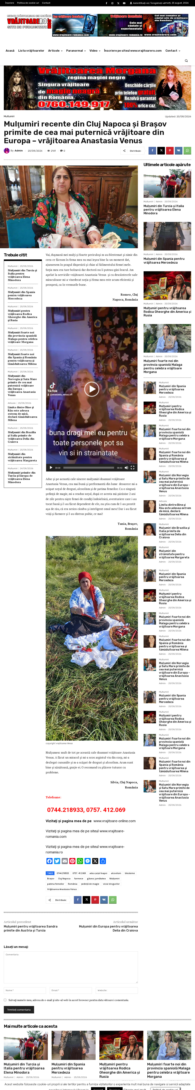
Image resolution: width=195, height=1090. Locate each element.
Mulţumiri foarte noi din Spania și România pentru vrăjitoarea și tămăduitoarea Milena (22, 358)
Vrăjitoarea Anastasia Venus (62, 889)
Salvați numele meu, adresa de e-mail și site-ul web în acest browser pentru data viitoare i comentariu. (69, 1000)
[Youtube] (124, 3)
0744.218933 (63, 873)
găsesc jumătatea (96, 878)
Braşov (50, 878)
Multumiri (9, 116)
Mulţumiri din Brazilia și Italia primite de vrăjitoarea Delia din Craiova (22, 436)
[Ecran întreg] (132, 468)
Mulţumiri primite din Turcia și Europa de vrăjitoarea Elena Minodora (21, 477)
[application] (91, 389)
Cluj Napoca (64, 878)
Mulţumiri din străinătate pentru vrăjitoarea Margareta (22, 457)
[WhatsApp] (187, 150)
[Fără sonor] (126, 468)
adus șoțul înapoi (98, 873)
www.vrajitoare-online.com (115, 821)
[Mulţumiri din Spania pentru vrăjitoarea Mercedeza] (167, 236)
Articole (12, 403)
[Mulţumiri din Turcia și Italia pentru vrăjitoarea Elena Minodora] (167, 183)
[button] (186, 60)
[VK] (178, 150)
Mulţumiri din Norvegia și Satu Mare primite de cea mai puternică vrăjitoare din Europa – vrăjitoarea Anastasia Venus (22, 385)
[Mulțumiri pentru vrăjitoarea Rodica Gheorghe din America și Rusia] (167, 285)
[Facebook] (106, 3)
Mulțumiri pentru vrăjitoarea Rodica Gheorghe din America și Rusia (22, 315)
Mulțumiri (114, 878)
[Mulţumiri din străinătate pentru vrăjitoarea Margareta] (150, 552)
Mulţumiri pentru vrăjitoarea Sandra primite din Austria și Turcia (31, 928)
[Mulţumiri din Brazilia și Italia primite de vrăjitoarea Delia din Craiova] (150, 529)
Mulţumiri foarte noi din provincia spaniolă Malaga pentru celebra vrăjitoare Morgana (22, 337)
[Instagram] (112, 3)
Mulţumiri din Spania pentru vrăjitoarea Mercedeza (21, 295)
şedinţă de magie (90, 883)
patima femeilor (55, 883)
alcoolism (116, 873)
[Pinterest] (170, 150)
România (72, 883)
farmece (78, 878)
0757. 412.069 (79, 873)
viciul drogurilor (111, 883)
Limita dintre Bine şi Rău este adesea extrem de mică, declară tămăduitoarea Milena (22, 413)
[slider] (88, 468)
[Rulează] (51, 468)
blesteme (130, 873)
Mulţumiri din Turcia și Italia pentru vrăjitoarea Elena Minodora (22, 275)
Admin (19, 150)
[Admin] (7, 151)
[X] (118, 3)
